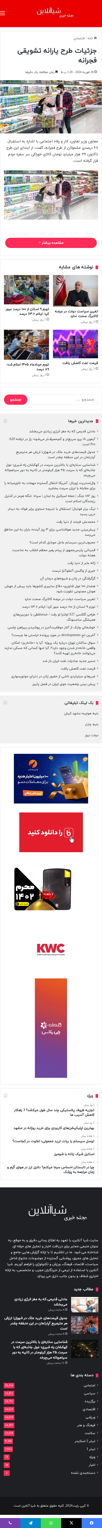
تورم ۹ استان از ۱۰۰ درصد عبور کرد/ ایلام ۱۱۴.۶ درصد (27, 311)
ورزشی (90, 1417)
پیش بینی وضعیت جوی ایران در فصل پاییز (63, 684)
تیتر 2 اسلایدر (85, 1441)
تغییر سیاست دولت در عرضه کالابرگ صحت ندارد (76, 314)
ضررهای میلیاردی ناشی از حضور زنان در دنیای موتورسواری (53, 676)
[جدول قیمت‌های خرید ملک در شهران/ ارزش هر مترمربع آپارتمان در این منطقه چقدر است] (84, 1325)
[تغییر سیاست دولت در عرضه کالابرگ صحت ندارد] (75, 291)
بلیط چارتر (91, 724)
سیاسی (89, 1393)
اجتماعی (89, 1385)
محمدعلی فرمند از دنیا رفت (75, 522)
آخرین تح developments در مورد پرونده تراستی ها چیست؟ (53, 635)
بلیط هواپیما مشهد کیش (81, 713)
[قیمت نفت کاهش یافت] (75, 344)
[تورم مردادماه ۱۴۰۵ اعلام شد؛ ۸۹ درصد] (26, 345)
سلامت (90, 1433)
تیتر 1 (90, 1449)
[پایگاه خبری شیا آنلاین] (51, 13)
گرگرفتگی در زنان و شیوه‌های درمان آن (67, 578)
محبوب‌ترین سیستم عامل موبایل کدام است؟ (62, 542)
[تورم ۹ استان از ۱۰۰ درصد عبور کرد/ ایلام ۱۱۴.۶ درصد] (26, 289)
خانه (90, 38)
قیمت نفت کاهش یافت (80, 363)
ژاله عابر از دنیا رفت (81, 563)
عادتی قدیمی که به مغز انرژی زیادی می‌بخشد (62, 431)
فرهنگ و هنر (86, 1425)
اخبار (92, 1465)
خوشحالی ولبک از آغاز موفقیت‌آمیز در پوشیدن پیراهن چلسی (51, 627)
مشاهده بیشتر (52, 243)
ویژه (92, 1457)
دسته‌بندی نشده (83, 1473)
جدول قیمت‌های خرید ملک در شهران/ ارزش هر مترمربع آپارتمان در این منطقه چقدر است (35, 1323)
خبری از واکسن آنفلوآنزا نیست (73, 570)
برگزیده (90, 1401)
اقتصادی (79, 38)
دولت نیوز (91, 735)
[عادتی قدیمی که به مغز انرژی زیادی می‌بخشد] (84, 1304)
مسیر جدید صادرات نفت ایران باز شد (69, 661)
